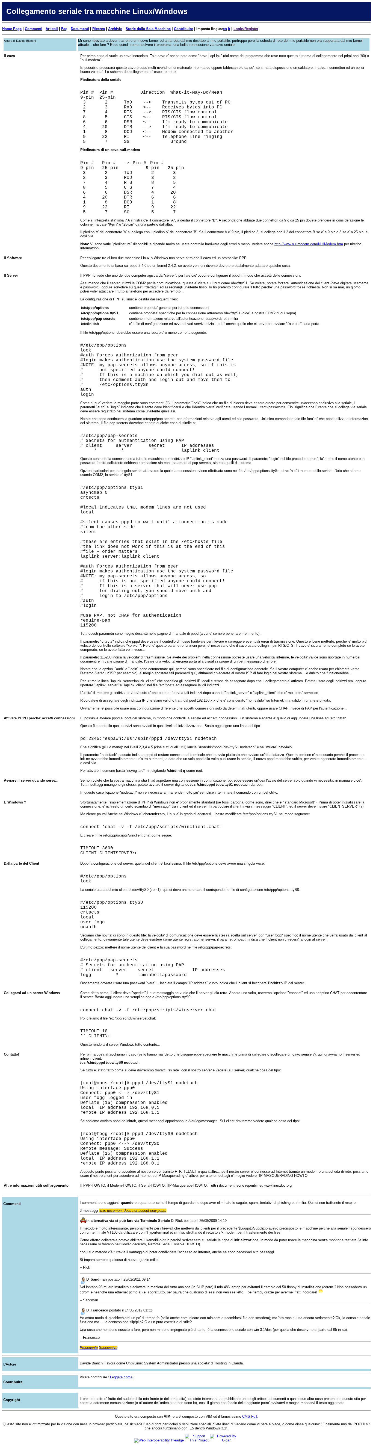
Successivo (108, 1348)
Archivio (115, 29)
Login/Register (245, 29)
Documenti (80, 29)
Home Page (12, 29)
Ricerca (98, 29)
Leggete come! (122, 1377)
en (225, 29)
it (229, 29)
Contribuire (183, 29)
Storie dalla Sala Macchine (148, 29)
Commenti (33, 29)
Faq (64, 29)
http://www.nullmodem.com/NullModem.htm (308, 244)
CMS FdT (249, 1416)
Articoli (52, 29)
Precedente (89, 1348)
